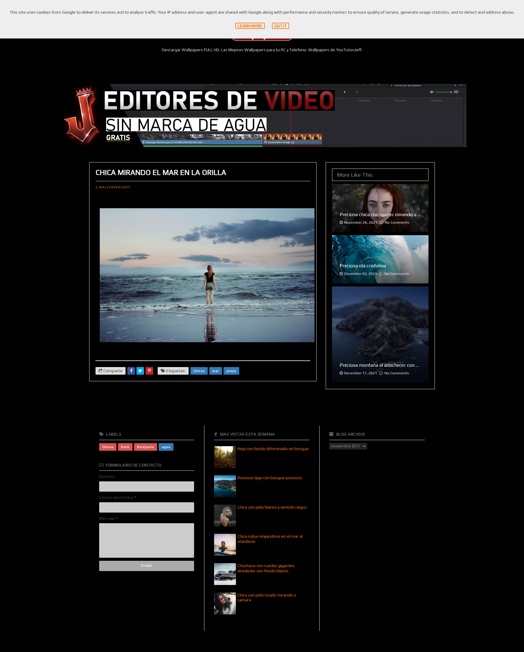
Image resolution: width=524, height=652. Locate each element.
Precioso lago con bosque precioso (269, 477)
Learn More (250, 25)
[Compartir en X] (140, 371)
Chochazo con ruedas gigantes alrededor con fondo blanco (266, 568)
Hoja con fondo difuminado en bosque (273, 448)
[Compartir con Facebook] (131, 371)
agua (166, 447)
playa (231, 371)
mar (215, 371)
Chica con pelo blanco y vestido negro (272, 507)
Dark (125, 447)
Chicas (199, 371)
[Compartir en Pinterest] (149, 371)
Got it (280, 25)
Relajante (145, 447)
